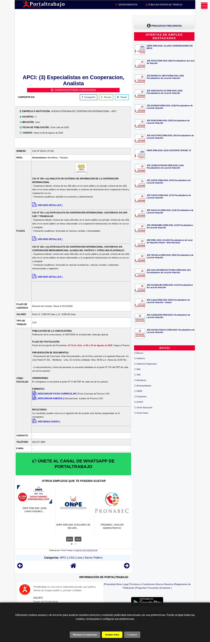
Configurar (132, 634)
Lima (79, 557)
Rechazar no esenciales (85, 634)
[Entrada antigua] (126, 567)
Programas (142, 396)
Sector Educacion (144, 407)
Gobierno (141, 358)
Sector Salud (142, 413)
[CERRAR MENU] (204, 5)
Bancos (140, 353)
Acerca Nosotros (164, 584)
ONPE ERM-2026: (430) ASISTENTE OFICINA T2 (169, 150)
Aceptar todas (112, 634)
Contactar (165, 587)
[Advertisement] (73, 44)
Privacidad (109, 584)
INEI (138, 369)
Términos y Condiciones (142, 584)
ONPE (139, 391)
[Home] (73, 567)
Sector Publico (94, 557)
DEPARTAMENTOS (127, 4)
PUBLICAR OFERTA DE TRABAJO (165, 4)
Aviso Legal (122, 584)
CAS (71, 557)
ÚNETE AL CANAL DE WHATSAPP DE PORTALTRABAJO (76, 464)
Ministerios (141, 380)
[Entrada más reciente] (20, 567)
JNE (138, 375)
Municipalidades (144, 386)
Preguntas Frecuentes (147, 587)
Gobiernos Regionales (147, 364)
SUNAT (140, 402)
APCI (63, 557)
